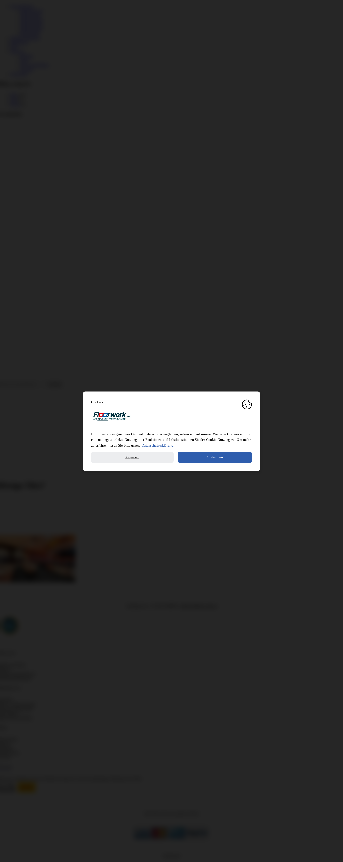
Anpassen (132, 457)
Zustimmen (214, 457)
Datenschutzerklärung (157, 445)
